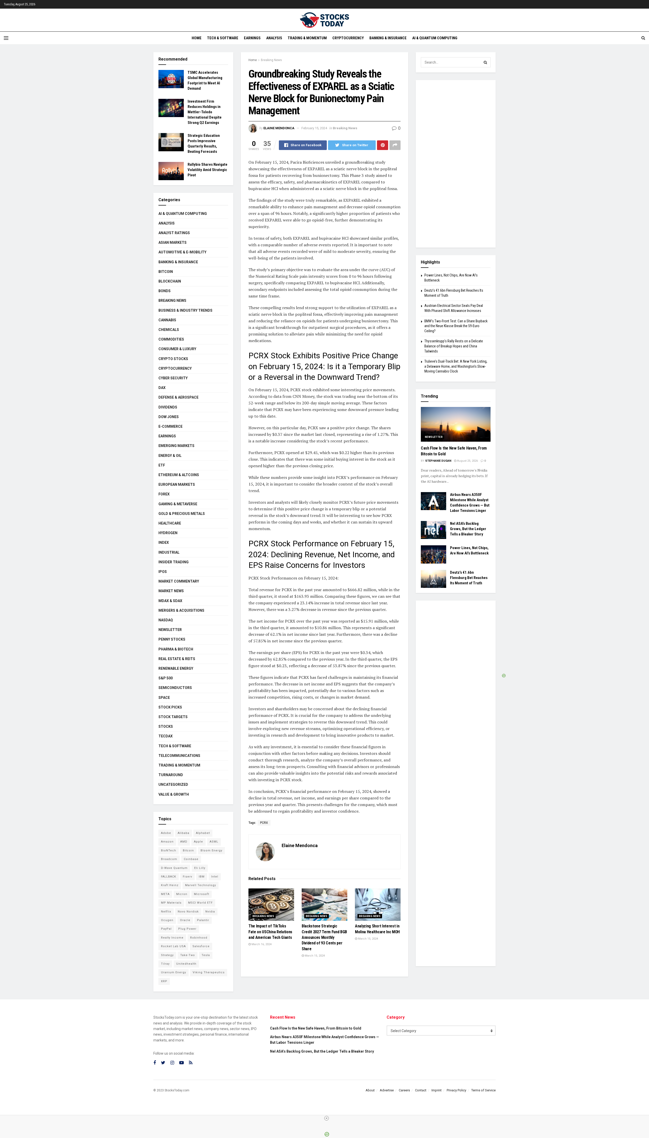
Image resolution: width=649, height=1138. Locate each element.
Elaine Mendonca (278, 128)
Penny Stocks (171, 639)
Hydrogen (167, 533)
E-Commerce (170, 426)
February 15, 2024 (314, 128)
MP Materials (171, 902)
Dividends (167, 407)
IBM (202, 876)
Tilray (165, 963)
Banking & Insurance (388, 38)
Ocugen (167, 920)
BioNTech (168, 850)
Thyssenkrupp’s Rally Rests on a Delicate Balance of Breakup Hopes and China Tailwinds (453, 346)
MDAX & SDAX (170, 601)
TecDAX (165, 736)
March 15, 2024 (314, 955)
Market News (171, 591)
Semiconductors (175, 688)
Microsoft (201, 894)
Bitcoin (165, 272)
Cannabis (167, 320)
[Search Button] (485, 62)
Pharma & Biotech (175, 649)
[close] (326, 1118)
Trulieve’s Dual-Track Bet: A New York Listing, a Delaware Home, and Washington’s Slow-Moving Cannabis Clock (455, 366)
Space (164, 698)
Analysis (274, 38)
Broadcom (169, 859)
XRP (164, 981)
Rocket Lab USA (173, 946)
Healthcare (169, 523)
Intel (214, 876)
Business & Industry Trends (185, 310)
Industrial (168, 552)
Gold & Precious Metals (181, 514)
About (370, 1090)
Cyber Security (173, 378)
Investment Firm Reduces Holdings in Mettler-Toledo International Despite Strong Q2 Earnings (205, 112)
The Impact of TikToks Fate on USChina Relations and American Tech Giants (270, 932)
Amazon (167, 841)
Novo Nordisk (188, 911)
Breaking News (271, 60)
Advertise (387, 1090)
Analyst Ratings (174, 233)
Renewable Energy (175, 668)
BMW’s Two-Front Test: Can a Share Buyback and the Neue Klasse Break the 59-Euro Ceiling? (456, 326)
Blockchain (169, 281)
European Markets (176, 484)
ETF (161, 465)
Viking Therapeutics (209, 972)
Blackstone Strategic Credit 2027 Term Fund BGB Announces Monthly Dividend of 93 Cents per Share (324, 937)
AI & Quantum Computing (434, 38)
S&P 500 (165, 678)
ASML (214, 841)
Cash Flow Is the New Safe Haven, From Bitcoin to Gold (315, 1028)
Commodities (171, 339)
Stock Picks (170, 707)
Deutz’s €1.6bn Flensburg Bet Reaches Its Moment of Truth (469, 577)
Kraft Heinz (169, 885)
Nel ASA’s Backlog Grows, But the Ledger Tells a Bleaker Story (468, 528)
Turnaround (170, 775)
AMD (183, 841)
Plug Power (187, 928)
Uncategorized (173, 784)
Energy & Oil (170, 456)
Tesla (206, 955)
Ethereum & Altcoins (178, 475)
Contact (420, 1090)
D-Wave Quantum (174, 868)
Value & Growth (173, 794)
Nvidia (210, 911)
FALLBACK (168, 876)
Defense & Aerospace (178, 397)
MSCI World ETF (200, 902)
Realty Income (172, 937)
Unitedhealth (186, 963)
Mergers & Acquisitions (181, 610)
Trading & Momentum (307, 38)
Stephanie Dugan (438, 460)
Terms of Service (483, 1090)
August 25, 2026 (467, 460)
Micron (181, 894)
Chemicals (168, 330)
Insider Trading (173, 562)
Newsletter (170, 630)
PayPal (166, 928)
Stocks (165, 726)
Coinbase (191, 859)
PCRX (264, 823)
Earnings (252, 38)
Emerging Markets (176, 446)
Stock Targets (173, 717)
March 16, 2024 (261, 944)
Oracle (185, 920)
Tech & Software (222, 38)
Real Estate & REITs (176, 659)
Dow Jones (168, 417)
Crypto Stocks (173, 359)
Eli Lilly (199, 868)
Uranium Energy (173, 972)
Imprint (436, 1090)
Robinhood (198, 937)
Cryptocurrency (348, 38)
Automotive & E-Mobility (182, 252)
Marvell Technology (200, 885)
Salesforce (201, 946)
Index (163, 542)
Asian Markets (172, 242)
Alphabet (203, 833)
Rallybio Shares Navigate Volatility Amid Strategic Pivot (207, 169)
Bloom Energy (211, 850)
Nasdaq (165, 620)
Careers (404, 1090)
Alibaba (183, 833)
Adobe (166, 833)
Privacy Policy (456, 1090)
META (165, 894)
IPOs (162, 572)
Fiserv (187, 876)
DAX (162, 388)
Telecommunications (179, 756)
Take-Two (187, 955)
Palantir (203, 920)
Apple (198, 841)
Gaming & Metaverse (177, 504)
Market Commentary (178, 581)
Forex (164, 494)
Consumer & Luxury (177, 349)
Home (197, 38)
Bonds (164, 291)
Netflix (166, 911)
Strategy (167, 955)
